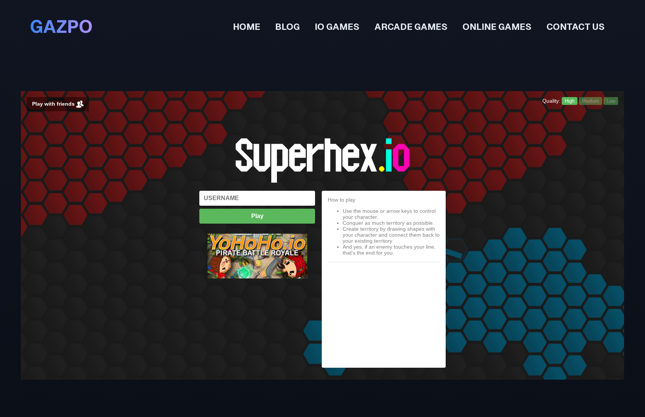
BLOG (287, 27)
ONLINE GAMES (497, 27)
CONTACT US (575, 27)
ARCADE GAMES (411, 27)
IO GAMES (337, 27)
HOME (246, 27)
